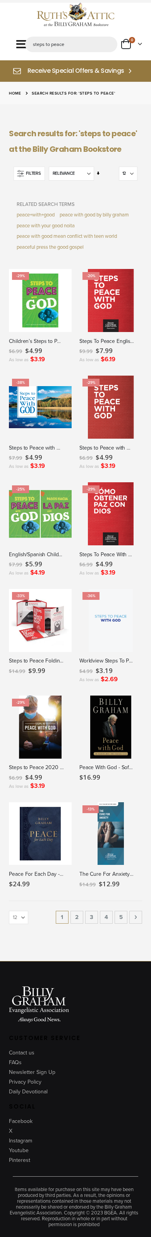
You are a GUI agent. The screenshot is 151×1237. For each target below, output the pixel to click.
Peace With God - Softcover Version (106, 767)
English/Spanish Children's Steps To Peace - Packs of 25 (36, 555)
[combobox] (71, 44)
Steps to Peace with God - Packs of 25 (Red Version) (106, 448)
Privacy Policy (25, 1082)
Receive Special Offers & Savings (75, 71)
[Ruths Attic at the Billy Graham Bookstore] (75, 15)
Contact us (21, 1053)
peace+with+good (36, 214)
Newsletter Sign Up (32, 1072)
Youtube (19, 1150)
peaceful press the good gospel (50, 247)
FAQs (15, 1062)
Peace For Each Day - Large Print (36, 874)
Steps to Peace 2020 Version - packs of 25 (36, 767)
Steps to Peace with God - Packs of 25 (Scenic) (36, 448)
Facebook (21, 1121)
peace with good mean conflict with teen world (67, 236)
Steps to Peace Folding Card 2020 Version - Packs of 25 (36, 661)
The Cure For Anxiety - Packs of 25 (106, 874)
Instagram (20, 1141)
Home (15, 93)
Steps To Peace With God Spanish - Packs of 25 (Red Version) (106, 555)
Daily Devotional (28, 1092)
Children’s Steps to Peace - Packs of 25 (36, 341)
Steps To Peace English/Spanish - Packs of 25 (106, 341)
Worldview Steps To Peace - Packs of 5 (106, 661)
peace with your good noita (46, 225)
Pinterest (19, 1160)
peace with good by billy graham (94, 214)
